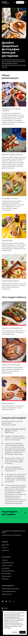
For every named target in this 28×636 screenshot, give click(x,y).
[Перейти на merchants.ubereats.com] (5, 2)
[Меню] (26, 2)
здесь (9, 627)
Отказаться (15, 632)
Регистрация (20, 2)
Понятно (22, 632)
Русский (6, 608)
